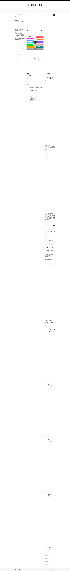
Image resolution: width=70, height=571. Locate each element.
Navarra (25, 0)
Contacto (39, 0)
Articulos (33, 0)
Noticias (28, 0)
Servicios (36, 0)
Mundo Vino (35, 4)
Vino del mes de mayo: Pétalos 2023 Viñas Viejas (51, 438)
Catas (17, 0)
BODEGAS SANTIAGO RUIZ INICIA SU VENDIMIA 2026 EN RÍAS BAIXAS (51, 241)
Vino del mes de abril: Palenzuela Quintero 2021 (51, 493)
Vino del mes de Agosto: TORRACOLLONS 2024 (19, 20)
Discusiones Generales (19, 48)
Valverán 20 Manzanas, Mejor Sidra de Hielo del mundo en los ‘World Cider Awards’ (51, 234)
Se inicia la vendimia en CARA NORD (40, 66)
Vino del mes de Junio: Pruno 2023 (51, 383)
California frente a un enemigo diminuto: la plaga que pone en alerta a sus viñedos (51, 231)
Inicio (16, 0)
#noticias (28, 54)
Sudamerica (30, 0)
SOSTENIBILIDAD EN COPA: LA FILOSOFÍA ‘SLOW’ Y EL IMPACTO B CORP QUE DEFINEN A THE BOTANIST (51, 244)
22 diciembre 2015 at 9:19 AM (33, 97)
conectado (33, 107)
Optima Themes (21, 569)
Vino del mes (20, 0)
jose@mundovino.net (18, 40)
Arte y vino (42, 0)
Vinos (23, 0)
